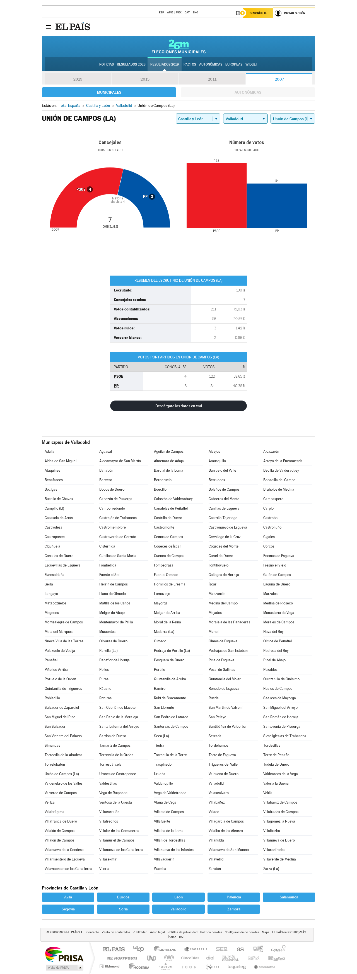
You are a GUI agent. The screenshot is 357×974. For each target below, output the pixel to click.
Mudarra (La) (164, 632)
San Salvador (55, 726)
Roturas (105, 698)
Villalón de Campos (59, 840)
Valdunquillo (163, 783)
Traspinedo (163, 764)
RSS (181, 937)
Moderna (137, 966)
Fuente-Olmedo (166, 575)
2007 (279, 79)
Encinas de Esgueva (278, 556)
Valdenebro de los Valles (64, 783)
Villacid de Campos (169, 812)
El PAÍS (113, 949)
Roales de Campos (277, 688)
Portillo (159, 669)
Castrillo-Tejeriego (223, 518)
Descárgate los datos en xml (178, 406)
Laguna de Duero (276, 584)
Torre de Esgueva (222, 755)
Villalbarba (271, 831)
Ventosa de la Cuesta (115, 802)
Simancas (52, 745)
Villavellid (216, 859)
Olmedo (160, 641)
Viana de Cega (165, 802)
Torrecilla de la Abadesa (64, 755)
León (178, 897)
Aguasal (105, 451)
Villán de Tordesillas (169, 840)
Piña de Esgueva (221, 660)
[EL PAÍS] (73, 26)
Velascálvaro (219, 793)
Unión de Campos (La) (62, 774)
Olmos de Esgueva (223, 641)
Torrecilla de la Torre (170, 755)
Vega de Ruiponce (113, 793)
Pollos (104, 669)
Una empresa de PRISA (64, 954)
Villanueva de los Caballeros (121, 850)
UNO (152, 957)
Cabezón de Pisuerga (115, 499)
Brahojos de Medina (278, 489)
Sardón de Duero (112, 736)
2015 (145, 79)
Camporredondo (112, 508)
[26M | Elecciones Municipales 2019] (179, 46)
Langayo (51, 594)
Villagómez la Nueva (279, 821)
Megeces (52, 613)
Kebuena (271, 957)
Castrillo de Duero (168, 518)
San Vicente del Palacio (63, 736)
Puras (103, 679)
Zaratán (215, 869)
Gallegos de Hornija (224, 575)
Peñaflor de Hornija (114, 660)
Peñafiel (51, 660)
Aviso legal (157, 932)
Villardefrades (274, 850)
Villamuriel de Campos (116, 840)
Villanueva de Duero (279, 840)
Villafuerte (162, 821)
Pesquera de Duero (169, 660)
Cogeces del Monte (223, 546)
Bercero (105, 480)
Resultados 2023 (131, 64)
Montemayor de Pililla (116, 622)
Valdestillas (108, 783)
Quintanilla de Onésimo (281, 679)
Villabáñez (217, 802)
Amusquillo (217, 461)
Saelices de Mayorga (279, 698)
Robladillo (52, 698)
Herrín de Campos (113, 584)
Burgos (123, 897)
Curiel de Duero (221, 556)
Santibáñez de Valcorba (227, 726)
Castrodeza (53, 527)
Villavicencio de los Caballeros (68, 869)
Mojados (215, 613)
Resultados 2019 (164, 64)
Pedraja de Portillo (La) (172, 650)
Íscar (212, 584)
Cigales (269, 537)
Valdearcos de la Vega (280, 774)
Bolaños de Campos (224, 489)
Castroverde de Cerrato (117, 537)
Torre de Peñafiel (276, 755)
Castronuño (272, 527)
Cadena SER (220, 949)
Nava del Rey (273, 632)
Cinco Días (189, 957)
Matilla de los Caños (114, 603)
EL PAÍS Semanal (231, 957)
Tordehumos (218, 745)
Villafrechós (108, 821)
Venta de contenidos (116, 932)
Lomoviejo (162, 594)
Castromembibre (112, 527)
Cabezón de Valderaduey (173, 499)
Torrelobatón (55, 764)
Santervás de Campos (171, 726)
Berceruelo (163, 480)
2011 (212, 79)
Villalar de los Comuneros (119, 831)
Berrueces (217, 480)
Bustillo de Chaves (59, 499)
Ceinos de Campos (168, 537)
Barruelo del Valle (222, 470)
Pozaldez (270, 669)
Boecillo (160, 489)
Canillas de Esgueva (224, 508)
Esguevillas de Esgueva (63, 565)
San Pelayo (217, 717)
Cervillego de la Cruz (225, 537)
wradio (168, 957)
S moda (212, 966)
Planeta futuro (252, 957)
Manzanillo (217, 594)
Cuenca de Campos (169, 556)
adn (256, 949)
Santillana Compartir (196, 949)
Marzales (270, 594)
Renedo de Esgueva (224, 688)
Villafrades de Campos (280, 812)
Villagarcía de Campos (226, 821)
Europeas (233, 64)
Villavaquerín (164, 859)
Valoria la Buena (276, 783)
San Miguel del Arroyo (280, 707)
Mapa (265, 932)
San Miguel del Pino (60, 717)
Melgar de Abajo (112, 613)
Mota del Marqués (59, 632)
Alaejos (214, 451)
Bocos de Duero (111, 489)
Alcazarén (271, 451)
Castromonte (164, 527)
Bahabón (106, 470)
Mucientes (107, 632)
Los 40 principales (140, 949)
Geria (49, 584)
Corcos (268, 546)
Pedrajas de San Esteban (228, 650)
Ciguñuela (52, 546)
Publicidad (140, 932)
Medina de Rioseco (278, 603)
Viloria (104, 869)
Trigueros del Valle (223, 764)
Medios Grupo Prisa (64, 967)
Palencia (234, 897)
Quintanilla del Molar (225, 679)
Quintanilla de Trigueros (63, 688)
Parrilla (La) (108, 650)
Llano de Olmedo (112, 594)
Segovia (68, 909)
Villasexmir (108, 859)
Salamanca (289, 897)
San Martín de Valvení (225, 707)
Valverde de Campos (61, 793)
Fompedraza (163, 565)
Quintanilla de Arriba (170, 679)
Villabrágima (54, 812)
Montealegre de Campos (64, 622)
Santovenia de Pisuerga (281, 726)
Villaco (214, 812)
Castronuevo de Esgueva (228, 527)
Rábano (105, 688)
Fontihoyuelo (218, 565)
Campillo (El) (54, 508)
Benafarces (54, 480)
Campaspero (273, 499)
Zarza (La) (271, 869)
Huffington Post (121, 957)
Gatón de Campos (277, 575)
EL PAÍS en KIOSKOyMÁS (289, 932)
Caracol (276, 949)
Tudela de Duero (276, 764)
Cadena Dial (211, 957)
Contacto (92, 932)
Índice (172, 937)
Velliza (50, 802)
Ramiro (159, 688)
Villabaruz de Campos (280, 802)
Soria (123, 909)
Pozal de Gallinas (222, 669)
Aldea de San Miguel (60, 461)
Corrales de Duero (59, 556)
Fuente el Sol (109, 575)
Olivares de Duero (113, 641)
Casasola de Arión (59, 518)
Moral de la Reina (167, 622)
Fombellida (107, 565)
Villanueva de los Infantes (174, 850)
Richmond (110, 966)
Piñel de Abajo (274, 660)
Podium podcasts (165, 966)
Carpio (268, 508)
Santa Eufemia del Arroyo (119, 726)
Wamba (160, 869)
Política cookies (211, 932)
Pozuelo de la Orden (60, 679)
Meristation (263, 966)
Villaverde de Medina (279, 859)
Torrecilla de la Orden (116, 755)
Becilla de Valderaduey (281, 470)
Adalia (49, 451)
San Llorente (164, 707)
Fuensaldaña (54, 575)
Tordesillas (271, 745)
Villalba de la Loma (169, 831)
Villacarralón (109, 812)
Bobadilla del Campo (279, 480)
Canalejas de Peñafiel (171, 508)
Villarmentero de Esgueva (65, 859)
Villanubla (216, 840)
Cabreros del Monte (224, 499)
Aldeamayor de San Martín (120, 461)
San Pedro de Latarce (171, 717)
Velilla (267, 793)
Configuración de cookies (242, 932)
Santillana (166, 949)
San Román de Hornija (280, 717)
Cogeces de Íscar (167, 546)
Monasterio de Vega (278, 613)
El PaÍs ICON (189, 966)
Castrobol (270, 518)
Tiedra (159, 745)
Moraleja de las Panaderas (229, 622)
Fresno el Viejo (274, 565)
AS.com (237, 949)
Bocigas (51, 489)
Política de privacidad (182, 932)
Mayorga (161, 603)
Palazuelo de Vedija (60, 650)
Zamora (233, 909)
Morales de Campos (278, 622)
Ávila (68, 897)
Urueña (159, 774)
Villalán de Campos (59, 831)
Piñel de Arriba (56, 669)
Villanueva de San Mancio (229, 850)
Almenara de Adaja (169, 461)
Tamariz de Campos (115, 745)
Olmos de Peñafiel (277, 641)
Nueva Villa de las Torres (64, 641)
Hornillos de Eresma (169, 584)
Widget (251, 64)
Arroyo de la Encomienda (283, 461)
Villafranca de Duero (61, 821)
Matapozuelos (55, 603)
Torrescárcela (110, 764)
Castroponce (55, 537)
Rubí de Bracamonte (170, 698)
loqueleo (237, 966)
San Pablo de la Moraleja (118, 717)
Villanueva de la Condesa (64, 850)
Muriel (213, 632)
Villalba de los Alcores (226, 831)
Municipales (109, 92)
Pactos (190, 64)
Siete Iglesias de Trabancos (284, 736)
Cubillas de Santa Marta (117, 556)
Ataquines (52, 470)
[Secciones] (48, 26)
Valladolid (216, 783)
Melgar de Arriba (167, 613)
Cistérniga (107, 546)
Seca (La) (161, 736)
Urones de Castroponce (117, 774)
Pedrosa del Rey (276, 650)
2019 (77, 79)
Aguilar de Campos (169, 451)
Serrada (215, 736)
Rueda (214, 698)
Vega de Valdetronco (170, 793)
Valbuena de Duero (223, 774)
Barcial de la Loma (168, 470)
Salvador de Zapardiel (62, 707)
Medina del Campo (223, 603)
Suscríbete (258, 13)
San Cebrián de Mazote (117, 707)
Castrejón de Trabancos (118, 518)
